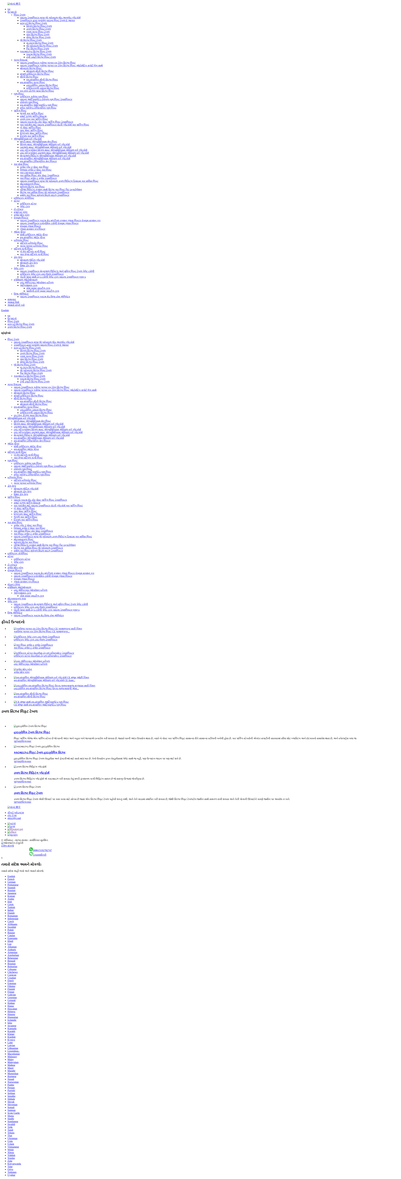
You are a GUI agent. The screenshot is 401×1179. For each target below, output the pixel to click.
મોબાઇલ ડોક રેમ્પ (29, 262)
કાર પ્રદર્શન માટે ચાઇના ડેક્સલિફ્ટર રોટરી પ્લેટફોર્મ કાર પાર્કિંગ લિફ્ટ (54, 124)
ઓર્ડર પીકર (20, 231)
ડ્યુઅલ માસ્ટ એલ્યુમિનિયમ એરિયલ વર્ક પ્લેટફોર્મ (45, 147)
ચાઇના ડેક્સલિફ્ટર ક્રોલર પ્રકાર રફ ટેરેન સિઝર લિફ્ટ (48, 62)
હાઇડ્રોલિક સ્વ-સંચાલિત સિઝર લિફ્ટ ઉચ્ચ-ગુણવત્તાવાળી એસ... (46, 688)
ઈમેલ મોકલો (7, 845)
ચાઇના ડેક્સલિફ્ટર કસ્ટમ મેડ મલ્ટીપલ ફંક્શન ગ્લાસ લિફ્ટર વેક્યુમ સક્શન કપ (60, 220)
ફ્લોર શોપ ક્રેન (21, 215)
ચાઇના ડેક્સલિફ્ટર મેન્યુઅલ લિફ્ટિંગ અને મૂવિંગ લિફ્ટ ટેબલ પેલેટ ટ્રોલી (57, 271)
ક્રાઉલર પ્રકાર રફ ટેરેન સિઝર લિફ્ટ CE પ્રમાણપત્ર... (42, 631)
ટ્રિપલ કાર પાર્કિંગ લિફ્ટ (32, 136)
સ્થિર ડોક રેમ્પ (27, 265)
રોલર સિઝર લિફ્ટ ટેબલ (38, 37)
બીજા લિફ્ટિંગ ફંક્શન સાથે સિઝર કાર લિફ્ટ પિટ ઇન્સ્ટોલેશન (51, 189)
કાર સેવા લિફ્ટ (21, 164)
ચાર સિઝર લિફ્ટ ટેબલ (37, 34)
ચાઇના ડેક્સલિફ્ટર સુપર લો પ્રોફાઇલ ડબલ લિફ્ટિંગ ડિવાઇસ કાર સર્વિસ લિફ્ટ (59, 181)
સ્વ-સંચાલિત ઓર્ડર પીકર (32, 237)
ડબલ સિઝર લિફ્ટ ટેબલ (38, 29)
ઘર (9, 9)
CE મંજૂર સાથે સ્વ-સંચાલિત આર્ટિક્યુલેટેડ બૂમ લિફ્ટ (40, 704)
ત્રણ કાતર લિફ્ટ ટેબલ (38, 31)
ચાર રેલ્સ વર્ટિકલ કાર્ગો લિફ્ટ (34, 254)
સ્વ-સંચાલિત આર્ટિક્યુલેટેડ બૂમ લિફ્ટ (38, 105)
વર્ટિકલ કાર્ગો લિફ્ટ (23, 248)
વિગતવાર (26, 741)
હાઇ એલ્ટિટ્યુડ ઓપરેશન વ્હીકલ (37, 282)
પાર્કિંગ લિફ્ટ (20, 110)
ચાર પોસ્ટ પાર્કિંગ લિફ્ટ (31, 130)
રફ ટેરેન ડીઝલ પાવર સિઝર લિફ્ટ (37, 91)
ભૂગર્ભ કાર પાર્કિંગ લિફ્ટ (32, 113)
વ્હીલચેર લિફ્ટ (21, 240)
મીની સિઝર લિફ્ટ (29, 76)
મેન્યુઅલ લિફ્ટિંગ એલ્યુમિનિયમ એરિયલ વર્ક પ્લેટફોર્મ (48, 155)
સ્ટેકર (17, 200)
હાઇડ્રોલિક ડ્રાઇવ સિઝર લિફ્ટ (42, 85)
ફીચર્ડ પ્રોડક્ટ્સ (16, 812)
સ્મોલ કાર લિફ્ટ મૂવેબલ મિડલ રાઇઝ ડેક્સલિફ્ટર (44, 195)
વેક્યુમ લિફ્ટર (21, 217)
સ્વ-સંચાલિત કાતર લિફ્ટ (32, 82)
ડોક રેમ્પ (18, 257)
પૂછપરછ (18, 741)
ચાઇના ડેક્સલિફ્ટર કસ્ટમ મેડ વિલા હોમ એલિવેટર (45, 296)
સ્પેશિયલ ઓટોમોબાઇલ (25, 279)
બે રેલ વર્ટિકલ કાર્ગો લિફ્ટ (32, 251)
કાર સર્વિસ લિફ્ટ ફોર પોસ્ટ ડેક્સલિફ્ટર (39, 175)
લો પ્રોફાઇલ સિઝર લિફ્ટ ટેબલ (42, 45)
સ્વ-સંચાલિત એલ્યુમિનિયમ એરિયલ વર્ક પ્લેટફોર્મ (45, 158)
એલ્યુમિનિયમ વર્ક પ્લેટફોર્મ (28, 138)
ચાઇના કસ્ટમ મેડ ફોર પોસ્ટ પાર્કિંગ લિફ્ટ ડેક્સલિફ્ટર (46, 122)
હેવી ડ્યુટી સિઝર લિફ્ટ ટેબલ (41, 57)
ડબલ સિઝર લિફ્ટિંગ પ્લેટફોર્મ (31, 772)
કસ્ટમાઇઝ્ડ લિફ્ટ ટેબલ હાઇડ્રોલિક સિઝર (39, 752)
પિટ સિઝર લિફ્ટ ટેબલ (37, 48)
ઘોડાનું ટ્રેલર (14, 584)
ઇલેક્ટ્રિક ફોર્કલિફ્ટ (24, 198)
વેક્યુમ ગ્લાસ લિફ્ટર (30, 226)
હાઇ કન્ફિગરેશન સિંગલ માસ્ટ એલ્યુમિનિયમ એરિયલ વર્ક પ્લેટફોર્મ (53, 150)
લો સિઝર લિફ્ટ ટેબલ (31, 40)
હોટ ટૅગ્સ (12, 815)
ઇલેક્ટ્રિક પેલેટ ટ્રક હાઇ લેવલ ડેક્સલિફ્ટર (42, 274)
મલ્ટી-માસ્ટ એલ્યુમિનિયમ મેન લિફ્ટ (38, 141)
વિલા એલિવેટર (21, 293)
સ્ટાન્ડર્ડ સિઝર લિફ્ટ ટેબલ (33, 23)
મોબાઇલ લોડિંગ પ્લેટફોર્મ (32, 260)
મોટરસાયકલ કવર (17, 598)
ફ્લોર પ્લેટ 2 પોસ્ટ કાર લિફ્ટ (34, 167)
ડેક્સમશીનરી (39, 855)
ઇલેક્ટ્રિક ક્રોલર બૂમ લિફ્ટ (34, 96)
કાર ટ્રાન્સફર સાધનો (30, 172)
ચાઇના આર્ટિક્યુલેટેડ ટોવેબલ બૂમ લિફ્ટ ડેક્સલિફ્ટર (46, 99)
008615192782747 (42, 850)
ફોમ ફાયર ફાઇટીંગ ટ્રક (38, 288)
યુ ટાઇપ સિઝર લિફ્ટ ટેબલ (39, 43)
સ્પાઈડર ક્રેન (20, 212)
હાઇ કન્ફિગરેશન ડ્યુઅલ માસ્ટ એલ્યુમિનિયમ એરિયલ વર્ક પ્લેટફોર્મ (54, 153)
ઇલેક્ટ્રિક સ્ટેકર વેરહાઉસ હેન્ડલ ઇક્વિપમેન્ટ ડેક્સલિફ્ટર (43, 656)
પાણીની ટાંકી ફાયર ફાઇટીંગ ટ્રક (42, 291)
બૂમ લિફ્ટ (19, 93)
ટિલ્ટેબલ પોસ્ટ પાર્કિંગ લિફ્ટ (34, 133)
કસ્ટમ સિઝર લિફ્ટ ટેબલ (39, 54)
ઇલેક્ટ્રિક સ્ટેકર (28, 203)
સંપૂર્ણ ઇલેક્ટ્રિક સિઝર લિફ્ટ (35, 74)
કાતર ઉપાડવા (20, 60)
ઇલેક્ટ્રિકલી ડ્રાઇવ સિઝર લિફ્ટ (42, 88)
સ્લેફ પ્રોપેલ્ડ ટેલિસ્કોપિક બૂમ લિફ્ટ (38, 107)
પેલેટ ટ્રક (25, 206)
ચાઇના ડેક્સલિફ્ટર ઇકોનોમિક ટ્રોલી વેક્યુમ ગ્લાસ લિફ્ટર (49, 223)
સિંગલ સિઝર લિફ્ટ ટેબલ (39, 26)
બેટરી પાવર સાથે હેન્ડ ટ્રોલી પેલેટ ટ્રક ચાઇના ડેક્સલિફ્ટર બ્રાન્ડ (53, 277)
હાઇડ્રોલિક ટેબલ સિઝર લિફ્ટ (32, 732)
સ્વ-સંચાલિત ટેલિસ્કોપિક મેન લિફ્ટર (38, 161)
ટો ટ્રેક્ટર (18, 209)
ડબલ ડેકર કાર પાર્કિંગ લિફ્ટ (34, 119)
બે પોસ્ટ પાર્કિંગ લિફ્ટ (30, 127)
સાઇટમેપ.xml (14, 818)
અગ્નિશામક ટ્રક (28, 285)
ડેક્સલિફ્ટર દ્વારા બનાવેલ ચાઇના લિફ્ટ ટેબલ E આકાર (47, 20)
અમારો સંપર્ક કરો (16, 305)
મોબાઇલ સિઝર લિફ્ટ (31, 68)
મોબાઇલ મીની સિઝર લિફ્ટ (40, 71)
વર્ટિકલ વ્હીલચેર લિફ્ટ (31, 243)
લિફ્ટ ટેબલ (19, 14)
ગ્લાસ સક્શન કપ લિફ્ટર (32, 229)
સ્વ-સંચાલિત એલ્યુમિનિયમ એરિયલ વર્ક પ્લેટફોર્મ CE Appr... (44, 680)
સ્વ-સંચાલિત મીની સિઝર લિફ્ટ (42, 79)
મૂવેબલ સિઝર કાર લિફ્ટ (32, 186)
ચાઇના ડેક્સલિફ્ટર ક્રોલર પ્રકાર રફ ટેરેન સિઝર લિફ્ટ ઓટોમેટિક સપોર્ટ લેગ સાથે (61, 65)
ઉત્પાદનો (12, 12)
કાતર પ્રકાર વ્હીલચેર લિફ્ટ (34, 246)
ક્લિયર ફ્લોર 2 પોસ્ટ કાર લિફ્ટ (36, 169)
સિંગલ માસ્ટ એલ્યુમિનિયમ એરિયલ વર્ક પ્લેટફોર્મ (45, 144)
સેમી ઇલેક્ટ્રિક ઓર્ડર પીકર (34, 234)
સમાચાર (12, 299)
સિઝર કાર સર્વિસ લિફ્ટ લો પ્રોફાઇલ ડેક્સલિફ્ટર (44, 192)
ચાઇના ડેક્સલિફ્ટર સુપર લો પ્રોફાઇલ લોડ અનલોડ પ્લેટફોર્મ (50, 17)
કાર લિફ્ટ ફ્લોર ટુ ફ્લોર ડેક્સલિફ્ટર (38, 178)
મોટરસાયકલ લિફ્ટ (30, 184)
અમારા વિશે (13, 302)
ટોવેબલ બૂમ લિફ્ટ (29, 102)
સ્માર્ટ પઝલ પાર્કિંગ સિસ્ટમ (33, 116)
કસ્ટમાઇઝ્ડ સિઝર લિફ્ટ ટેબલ (35, 51)
